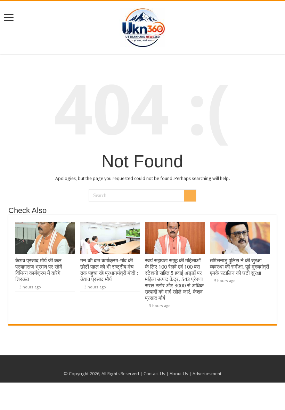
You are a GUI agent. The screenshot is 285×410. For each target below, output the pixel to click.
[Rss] (136, 365)
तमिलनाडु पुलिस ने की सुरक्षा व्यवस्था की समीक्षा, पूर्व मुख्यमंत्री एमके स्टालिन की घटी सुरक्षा (239, 266)
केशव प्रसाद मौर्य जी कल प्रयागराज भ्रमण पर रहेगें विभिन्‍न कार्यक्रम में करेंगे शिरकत (38, 269)
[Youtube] (142, 365)
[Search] (190, 196)
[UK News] (142, 26)
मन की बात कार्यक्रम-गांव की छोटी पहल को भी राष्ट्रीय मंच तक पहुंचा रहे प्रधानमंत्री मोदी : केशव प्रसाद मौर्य (109, 269)
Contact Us (154, 373)
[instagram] (149, 365)
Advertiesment (207, 373)
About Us (179, 373)
